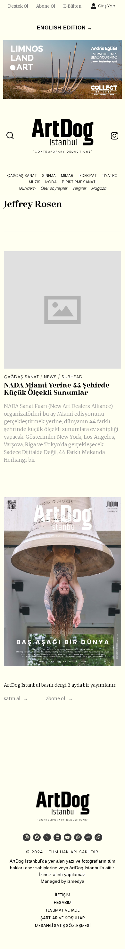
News (50, 377)
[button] (10, 136)
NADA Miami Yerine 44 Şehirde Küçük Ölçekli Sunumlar (56, 389)
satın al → (16, 698)
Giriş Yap (106, 6)
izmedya (75, 881)
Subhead (72, 377)
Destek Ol (18, 6)
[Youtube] (67, 837)
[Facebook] (37, 837)
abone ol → (59, 698)
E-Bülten (72, 6)
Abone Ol (45, 6)
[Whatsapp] (78, 837)
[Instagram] (26, 837)
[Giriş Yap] (93, 6)
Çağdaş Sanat (21, 377)
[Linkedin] (57, 837)
